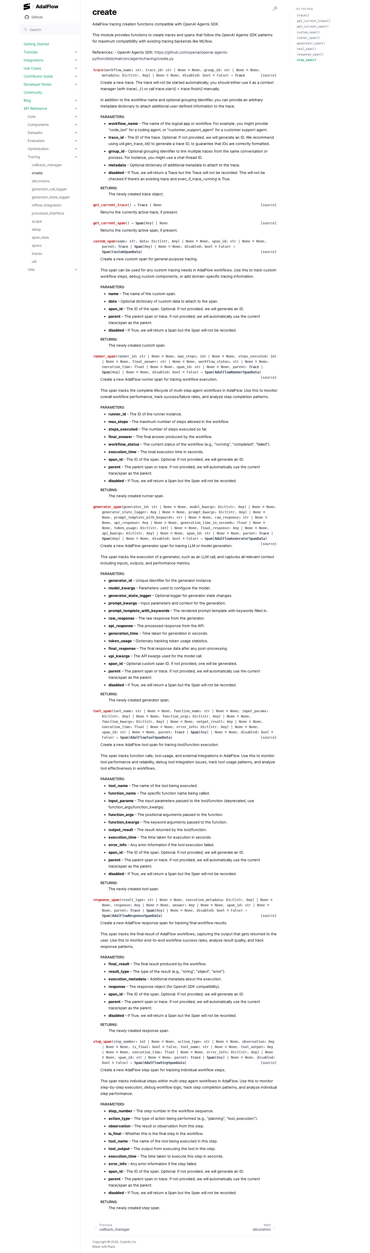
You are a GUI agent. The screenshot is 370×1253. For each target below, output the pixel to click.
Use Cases (32, 68)
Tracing (34, 157)
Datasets (35, 132)
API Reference (35, 108)
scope (37, 221)
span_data (40, 237)
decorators (41, 181)
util (34, 261)
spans (37, 245)
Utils (31, 269)
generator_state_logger (51, 197)
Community (33, 92)
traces (37, 253)
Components (38, 124)
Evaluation (36, 140)
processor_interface (48, 213)
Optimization (38, 149)
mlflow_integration (46, 205)
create (37, 173)
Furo (111, 1246)
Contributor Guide (38, 76)
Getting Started (36, 44)
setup (36, 229)
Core (31, 116)
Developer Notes (37, 84)
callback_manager (47, 165)
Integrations (33, 60)
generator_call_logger (49, 189)
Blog (27, 100)
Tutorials (31, 52)
